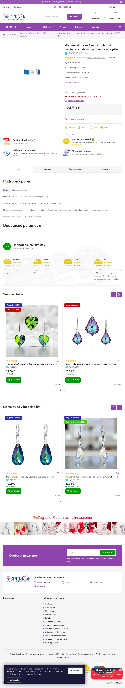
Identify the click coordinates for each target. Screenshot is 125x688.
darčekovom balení (33, 216)
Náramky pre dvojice (86, 654)
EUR (114, 7)
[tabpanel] (32, 343)
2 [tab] (62, 390)
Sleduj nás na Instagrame (72, 517)
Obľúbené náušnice (16, 654)
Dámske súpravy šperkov (35, 654)
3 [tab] (64, 390)
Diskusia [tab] (47, 169)
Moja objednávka (51, 643)
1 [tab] (60, 390)
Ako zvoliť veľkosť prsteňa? (55, 636)
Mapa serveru (50, 611)
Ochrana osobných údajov (55, 632)
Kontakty (6, 7)
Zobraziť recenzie (31, 248)
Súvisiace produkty (76, 169)
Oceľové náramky (63, 657)
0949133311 (70, 582)
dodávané (18, 216)
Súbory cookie (50, 614)
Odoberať (108, 552)
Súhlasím (75, 670)
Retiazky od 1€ (53, 654)
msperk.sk (41, 586)
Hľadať (74, 16)
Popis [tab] (18, 169)
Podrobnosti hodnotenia (96, 58)
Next (119, 294)
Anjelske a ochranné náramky (107, 654)
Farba (5, 190)
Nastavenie (14, 680)
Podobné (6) (105, 169)
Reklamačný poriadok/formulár (56, 628)
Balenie (48, 618)
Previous (113, 294)
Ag (66, 62)
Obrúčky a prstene (69, 654)
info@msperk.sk (43, 582)
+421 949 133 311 (107, 685)
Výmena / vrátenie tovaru (54, 625)
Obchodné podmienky (53, 621)
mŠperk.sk (98, 582)
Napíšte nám (18, 7)
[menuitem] (13, 27)
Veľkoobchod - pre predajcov (56, 639)
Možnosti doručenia (76, 101)
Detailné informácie (72, 82)
